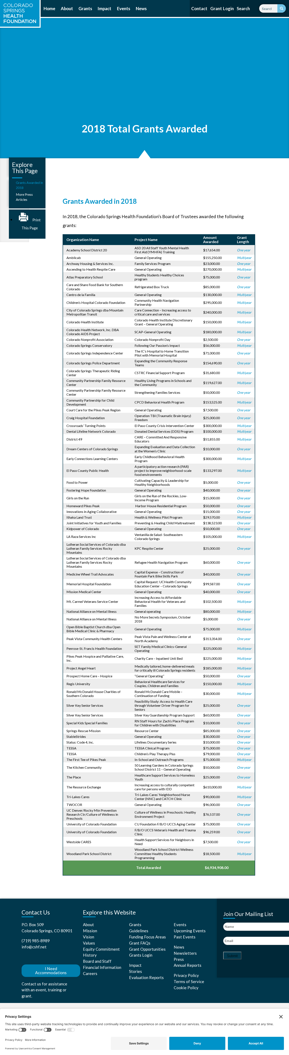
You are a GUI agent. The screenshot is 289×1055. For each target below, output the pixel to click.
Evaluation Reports (146, 977)
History (90, 955)
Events (123, 8)
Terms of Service (189, 981)
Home (49, 8)
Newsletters (185, 953)
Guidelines (138, 930)
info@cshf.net (34, 946)
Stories (135, 971)
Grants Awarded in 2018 (29, 185)
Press (179, 959)
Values (89, 943)
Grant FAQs (139, 943)
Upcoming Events (190, 930)
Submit (232, 956)
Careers (90, 973)
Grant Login (222, 8)
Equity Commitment (101, 949)
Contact (199, 8)
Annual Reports (187, 965)
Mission (90, 930)
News (141, 8)
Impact (104, 8)
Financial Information (102, 967)
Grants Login (140, 955)
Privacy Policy (186, 975)
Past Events (184, 936)
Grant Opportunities (147, 949)
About (67, 8)
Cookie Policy (186, 987)
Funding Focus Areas (147, 936)
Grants (85, 8)
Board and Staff (97, 961)
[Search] (281, 8)
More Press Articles (24, 196)
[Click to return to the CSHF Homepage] (20, 13)
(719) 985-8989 (36, 940)
